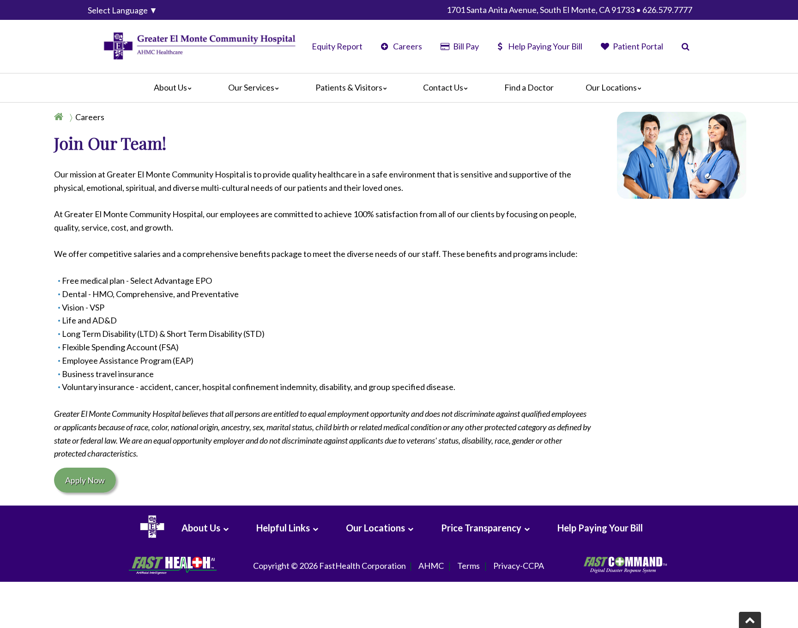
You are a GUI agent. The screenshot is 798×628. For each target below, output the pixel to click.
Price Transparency (481, 527)
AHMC (431, 566)
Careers (407, 46)
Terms (468, 566)
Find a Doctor (529, 87)
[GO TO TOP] (750, 620)
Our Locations (611, 87)
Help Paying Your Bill (545, 46)
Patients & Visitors (348, 87)
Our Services (251, 87)
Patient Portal (637, 46)
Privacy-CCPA (518, 566)
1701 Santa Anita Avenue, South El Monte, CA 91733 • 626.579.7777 (569, 10)
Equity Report (337, 46)
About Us (170, 87)
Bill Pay (465, 46)
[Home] (60, 117)
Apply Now (85, 480)
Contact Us (443, 87)
